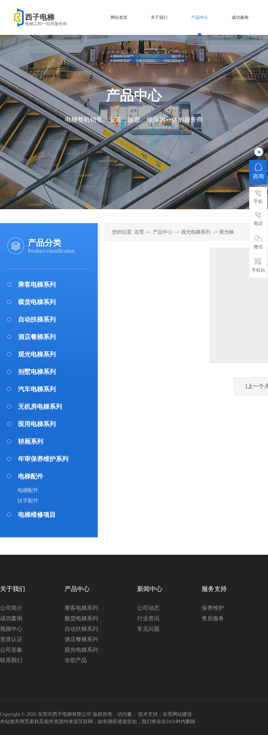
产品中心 (162, 232)
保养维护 (213, 608)
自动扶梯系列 (37, 319)
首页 (139, 232)
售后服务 (213, 618)
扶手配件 (27, 500)
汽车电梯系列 (37, 389)
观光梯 (226, 232)
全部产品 (76, 660)
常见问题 (148, 629)
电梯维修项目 (37, 514)
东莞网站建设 (177, 714)
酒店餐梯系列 (37, 336)
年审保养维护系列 (43, 458)
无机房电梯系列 (40, 406)
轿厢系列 (30, 441)
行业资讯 (148, 618)
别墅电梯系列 (37, 371)
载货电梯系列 (37, 301)
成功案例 (11, 618)
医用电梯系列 (37, 423)
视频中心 (11, 629)
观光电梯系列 (37, 354)
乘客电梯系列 (37, 284)
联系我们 (11, 660)
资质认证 (11, 639)
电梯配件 (30, 476)
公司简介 (11, 608)
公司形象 (11, 650)
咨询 (258, 176)
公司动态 (148, 608)
